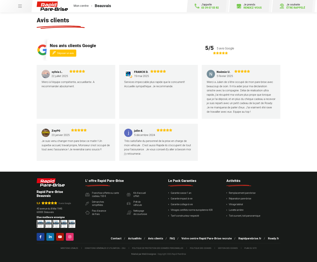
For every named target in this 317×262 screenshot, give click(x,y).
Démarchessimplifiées (98, 203)
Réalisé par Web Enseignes (143, 254)
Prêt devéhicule (137, 203)
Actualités (134, 238)
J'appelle (210, 6)
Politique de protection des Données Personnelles (157, 248)
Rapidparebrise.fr (249, 238)
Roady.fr (273, 238)
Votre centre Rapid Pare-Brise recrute (206, 238)
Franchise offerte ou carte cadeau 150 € (105, 195)
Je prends (253, 6)
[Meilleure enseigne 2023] (71, 224)
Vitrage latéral (236, 204)
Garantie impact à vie (181, 198)
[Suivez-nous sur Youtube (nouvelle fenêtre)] (60, 237)
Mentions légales (69, 248)
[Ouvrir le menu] (16, 6)
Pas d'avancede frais (99, 212)
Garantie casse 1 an (181, 193)
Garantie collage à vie (182, 204)
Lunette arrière (236, 210)
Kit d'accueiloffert (139, 195)
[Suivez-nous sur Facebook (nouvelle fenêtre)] (41, 237)
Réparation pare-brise (240, 198)
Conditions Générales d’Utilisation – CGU (105, 248)
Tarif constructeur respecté (185, 215)
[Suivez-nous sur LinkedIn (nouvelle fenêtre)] (50, 237)
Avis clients (155, 238)
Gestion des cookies (228, 248)
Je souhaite (295, 6)
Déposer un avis (66, 54)
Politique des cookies (200, 248)
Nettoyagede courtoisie (140, 212)
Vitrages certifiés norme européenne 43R (192, 210)
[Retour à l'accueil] (51, 182)
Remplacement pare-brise (242, 193)
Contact (116, 238)
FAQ (172, 238)
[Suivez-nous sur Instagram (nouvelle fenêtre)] (70, 237)
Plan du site (250, 248)
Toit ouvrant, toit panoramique (244, 215)
